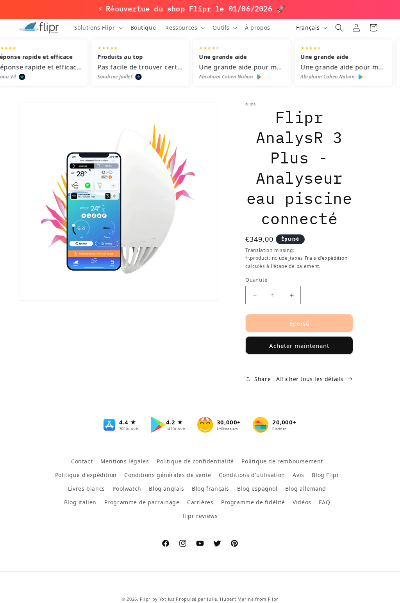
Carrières (200, 502)
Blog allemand (305, 488)
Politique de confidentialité (195, 461)
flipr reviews (200, 516)
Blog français (210, 488)
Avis (298, 475)
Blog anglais (166, 488)
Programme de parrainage (142, 502)
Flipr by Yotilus (157, 599)
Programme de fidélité (253, 502)
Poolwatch (126, 488)
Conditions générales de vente (167, 475)
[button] (98, 28)
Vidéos (302, 502)
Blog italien (80, 502)
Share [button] (262, 379)
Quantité (256, 279)
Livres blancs (86, 488)
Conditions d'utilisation (252, 475)
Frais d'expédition (326, 258)
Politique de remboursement (282, 461)
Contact (82, 461)
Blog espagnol (257, 488)
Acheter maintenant (299, 345)
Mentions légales (124, 461)
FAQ (324, 502)
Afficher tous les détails (310, 379)
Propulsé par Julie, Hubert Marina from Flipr (227, 599)
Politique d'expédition (86, 475)
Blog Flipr (325, 475)
